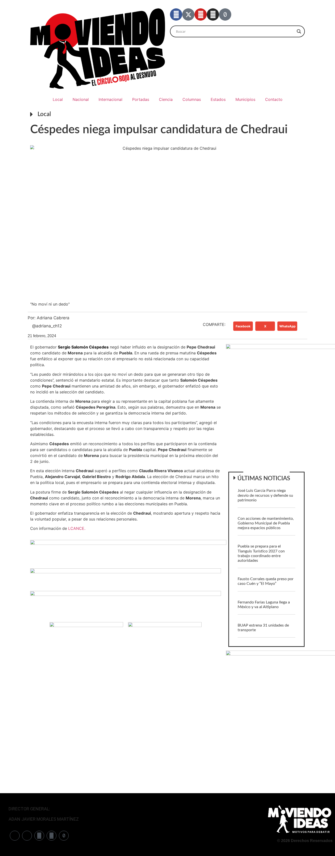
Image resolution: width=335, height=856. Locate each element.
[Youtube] (200, 14)
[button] (243, 326)
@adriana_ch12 (47, 325)
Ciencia (166, 99)
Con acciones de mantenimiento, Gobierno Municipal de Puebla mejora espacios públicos (266, 523)
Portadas (140, 99)
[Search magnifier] (299, 31)
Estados (218, 99)
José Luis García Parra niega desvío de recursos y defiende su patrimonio (265, 495)
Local (58, 99)
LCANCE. (76, 528)
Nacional (81, 99)
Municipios (245, 99)
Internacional (110, 99)
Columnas (191, 99)
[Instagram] (213, 14)
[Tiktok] (225, 14)
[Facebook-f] (176, 14)
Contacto (274, 99)
